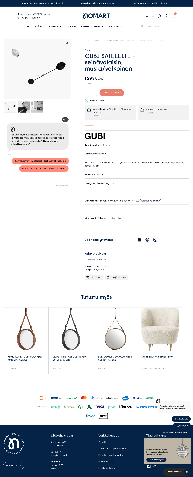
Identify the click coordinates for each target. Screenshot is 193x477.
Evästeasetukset (107, 468)
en (153, 16)
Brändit (40, 26)
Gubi (87, 50)
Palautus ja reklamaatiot (111, 455)
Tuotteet (25, 26)
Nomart (98, 26)
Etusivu (88, 40)
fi (147, 16)
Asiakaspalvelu (116, 26)
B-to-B (85, 26)
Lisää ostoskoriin (112, 93)
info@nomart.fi (119, 277)
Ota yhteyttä (13, 466)
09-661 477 (56, 451)
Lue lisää (97, 116)
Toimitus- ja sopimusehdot (112, 448)
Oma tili (102, 442)
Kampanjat (55, 26)
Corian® (72, 26)
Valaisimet (97, 40)
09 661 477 (96, 277)
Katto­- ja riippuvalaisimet (113, 40)
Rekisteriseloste (106, 461)
